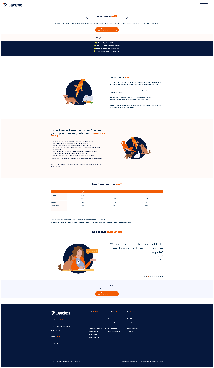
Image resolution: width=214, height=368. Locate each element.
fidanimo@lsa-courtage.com (61, 327)
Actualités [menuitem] (192, 5)
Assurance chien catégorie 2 (97, 328)
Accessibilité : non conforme (129, 361)
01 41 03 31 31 (56, 330)
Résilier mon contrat (114, 331)
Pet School (130, 331)
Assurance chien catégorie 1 (97, 325)
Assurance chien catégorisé (97, 322)
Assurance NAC (93, 334)
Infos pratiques (112, 322)
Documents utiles (113, 319)
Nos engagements (132, 322)
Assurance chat (93, 331)
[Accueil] (12, 5)
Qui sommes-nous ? (133, 328)
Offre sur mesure (132, 325)
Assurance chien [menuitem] (153, 6)
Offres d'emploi (112, 328)
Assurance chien (94, 319)
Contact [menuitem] (204, 5)
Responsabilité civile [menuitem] (167, 6)
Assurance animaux (94, 337)
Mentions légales (144, 361)
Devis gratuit (106, 30)
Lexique (110, 325)
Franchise (53, 202)
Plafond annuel (55, 205)
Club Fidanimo (131, 319)
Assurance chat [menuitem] (181, 6)
